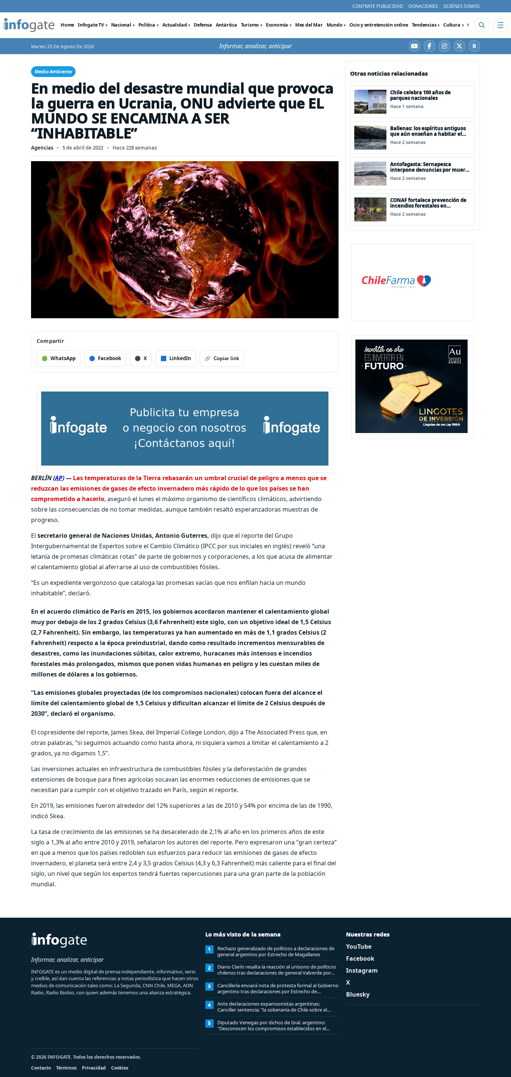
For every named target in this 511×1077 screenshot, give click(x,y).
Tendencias (424, 25)
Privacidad (94, 1068)
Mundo (335, 25)
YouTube (358, 946)
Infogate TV (91, 25)
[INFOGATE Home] (29, 25)
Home (67, 25)
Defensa (203, 25)
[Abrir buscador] (481, 25)
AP (58, 478)
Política (146, 25)
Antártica (226, 25)
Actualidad (174, 25)
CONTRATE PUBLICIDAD (377, 6)
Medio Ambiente (53, 71)
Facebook (360, 958)
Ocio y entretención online (378, 25)
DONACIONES (423, 6)
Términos (66, 1068)
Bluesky (358, 994)
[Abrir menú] (500, 25)
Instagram (362, 970)
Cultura (451, 25)
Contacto (41, 1068)
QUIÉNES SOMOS (461, 6)
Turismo (250, 25)
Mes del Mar (309, 25)
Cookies (119, 1068)
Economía (277, 25)
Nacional (121, 25)
